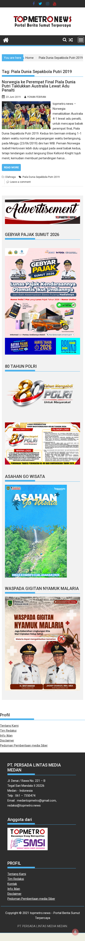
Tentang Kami (9, 726)
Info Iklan (6, 735)
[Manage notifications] (75, 932)
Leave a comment (20, 181)
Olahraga (10, 177)
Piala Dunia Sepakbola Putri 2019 (41, 177)
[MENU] (81, 40)
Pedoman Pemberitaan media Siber (24, 745)
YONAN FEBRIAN (36, 97)
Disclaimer (7, 740)
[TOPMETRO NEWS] (5, 39)
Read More (11, 167)
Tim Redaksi (8, 730)
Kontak (12, 884)
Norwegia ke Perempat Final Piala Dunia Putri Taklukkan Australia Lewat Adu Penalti (39, 86)
